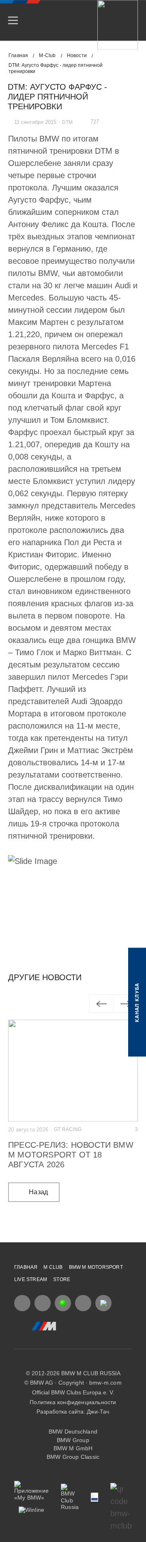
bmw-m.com (105, 1382)
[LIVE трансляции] (63, 1303)
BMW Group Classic (73, 1457)
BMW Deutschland (73, 1431)
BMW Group (73, 1440)
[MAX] (103, 1303)
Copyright (71, 1382)
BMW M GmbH (73, 1448)
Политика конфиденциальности (73, 1402)
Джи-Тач (98, 1411)
